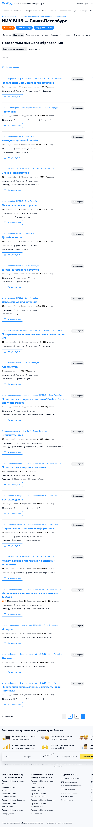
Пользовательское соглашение (59, 823)
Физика (7, 658)
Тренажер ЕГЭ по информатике (9, 805)
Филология (9, 111)
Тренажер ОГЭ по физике (42, 810)
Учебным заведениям (11, 823)
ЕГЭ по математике (69, 782)
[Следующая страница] (83, 716)
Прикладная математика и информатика (28, 82)
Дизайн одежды (12, 237)
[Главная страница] (7, 3)
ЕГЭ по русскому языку (70, 778)
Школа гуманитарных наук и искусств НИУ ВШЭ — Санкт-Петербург (30, 108)
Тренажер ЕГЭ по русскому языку (13, 782)
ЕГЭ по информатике (69, 793)
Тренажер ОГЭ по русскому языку (42, 782)
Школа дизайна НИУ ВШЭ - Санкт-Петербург (20, 136)
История (7, 629)
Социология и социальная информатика (28, 528)
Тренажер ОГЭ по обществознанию (38, 795)
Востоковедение (12, 499)
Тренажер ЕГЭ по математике (9, 788)
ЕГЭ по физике (67, 796)
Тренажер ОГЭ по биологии (43, 800)
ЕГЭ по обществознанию (71, 786)
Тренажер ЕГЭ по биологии (13, 800)
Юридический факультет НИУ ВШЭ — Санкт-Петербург (24, 431)
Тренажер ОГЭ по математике (38, 788)
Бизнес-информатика (15, 172)
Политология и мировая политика (24, 467)
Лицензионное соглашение (32, 823)
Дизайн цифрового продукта (20, 269)
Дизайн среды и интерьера (19, 205)
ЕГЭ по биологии (68, 789)
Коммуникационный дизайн (20, 140)
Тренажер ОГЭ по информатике (38, 805)
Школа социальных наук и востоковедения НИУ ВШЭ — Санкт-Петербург (32, 395)
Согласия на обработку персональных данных (69, 764)
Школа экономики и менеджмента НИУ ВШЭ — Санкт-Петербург (28, 169)
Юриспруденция (12, 435)
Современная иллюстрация (19, 302)
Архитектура (10, 366)
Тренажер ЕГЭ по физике (12, 810)
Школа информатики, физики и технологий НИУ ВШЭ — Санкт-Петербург (32, 79)
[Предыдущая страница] (64, 716)
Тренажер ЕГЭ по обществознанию (9, 795)
